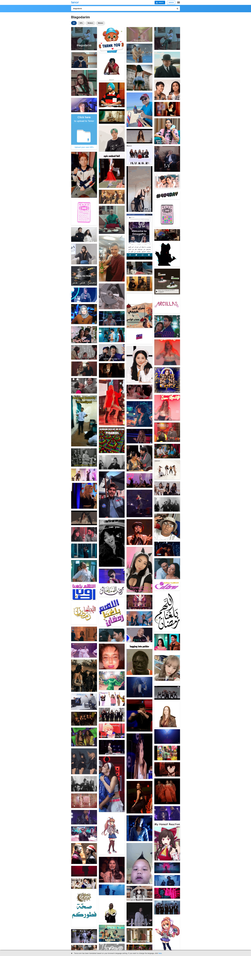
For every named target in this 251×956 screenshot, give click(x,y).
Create (161, 2)
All (74, 23)
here (160, 953)
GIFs (81, 23)
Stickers (90, 23)
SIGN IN (171, 2)
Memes (100, 23)
